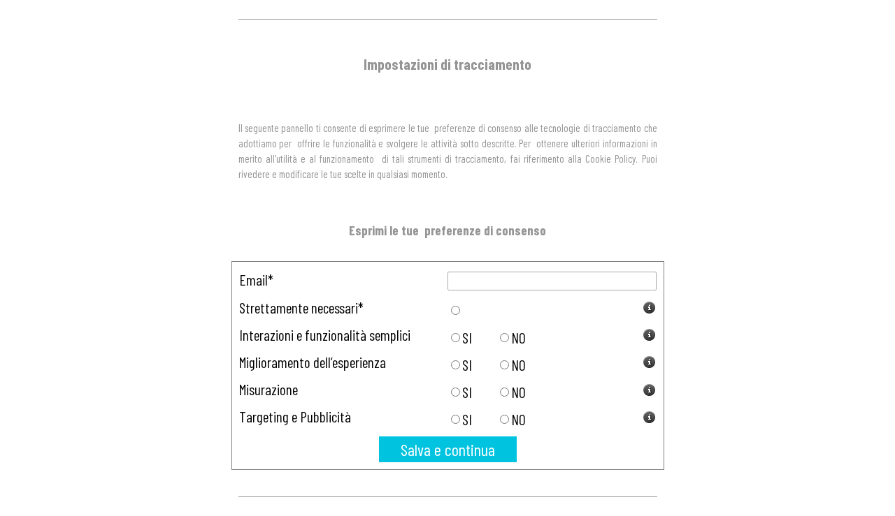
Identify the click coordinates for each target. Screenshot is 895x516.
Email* (256, 279)
